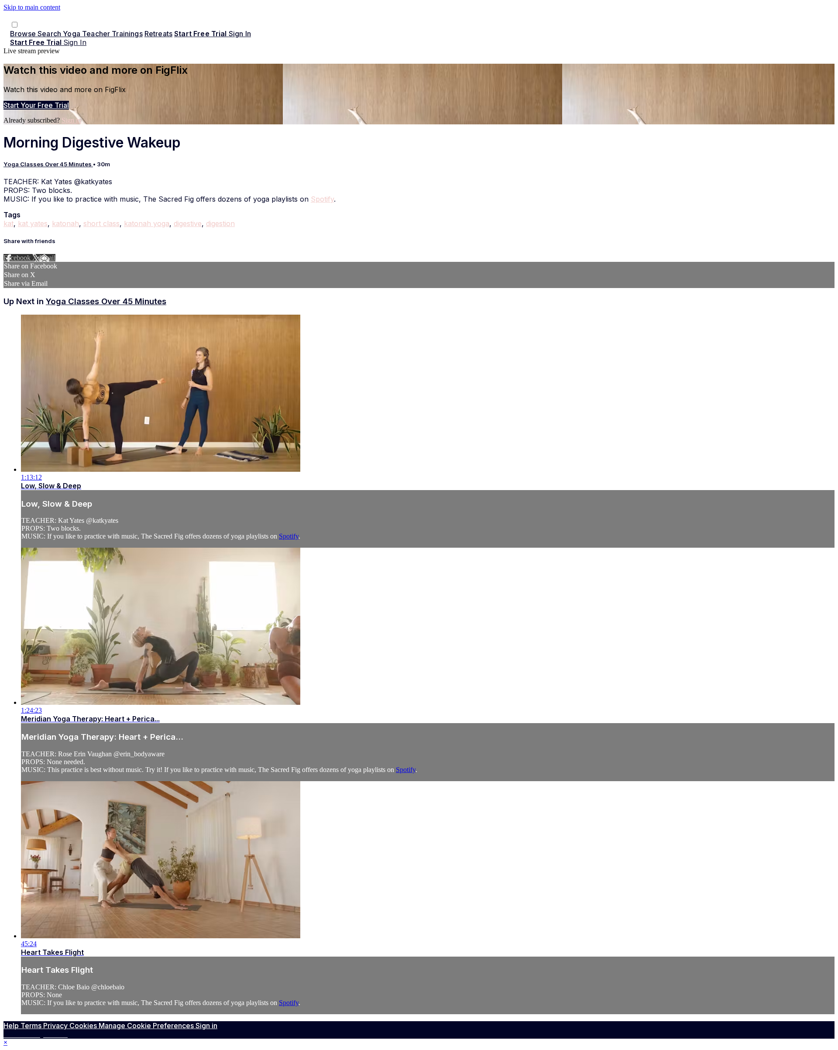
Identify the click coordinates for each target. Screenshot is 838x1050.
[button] (14, 24)
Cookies (84, 1025)
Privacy (56, 1025)
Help (12, 1025)
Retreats (158, 33)
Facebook (17, 257)
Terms (32, 1025)
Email (47, 257)
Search (50, 33)
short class (101, 223)
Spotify (322, 199)
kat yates (33, 223)
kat (8, 223)
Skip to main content (31, 7)
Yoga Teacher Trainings (103, 33)
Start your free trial (36, 105)
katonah (65, 223)
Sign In (74, 42)
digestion (220, 223)
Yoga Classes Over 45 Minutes (48, 164)
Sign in (240, 33)
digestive (188, 223)
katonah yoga (146, 223)
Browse (24, 33)
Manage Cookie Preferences (147, 1025)
